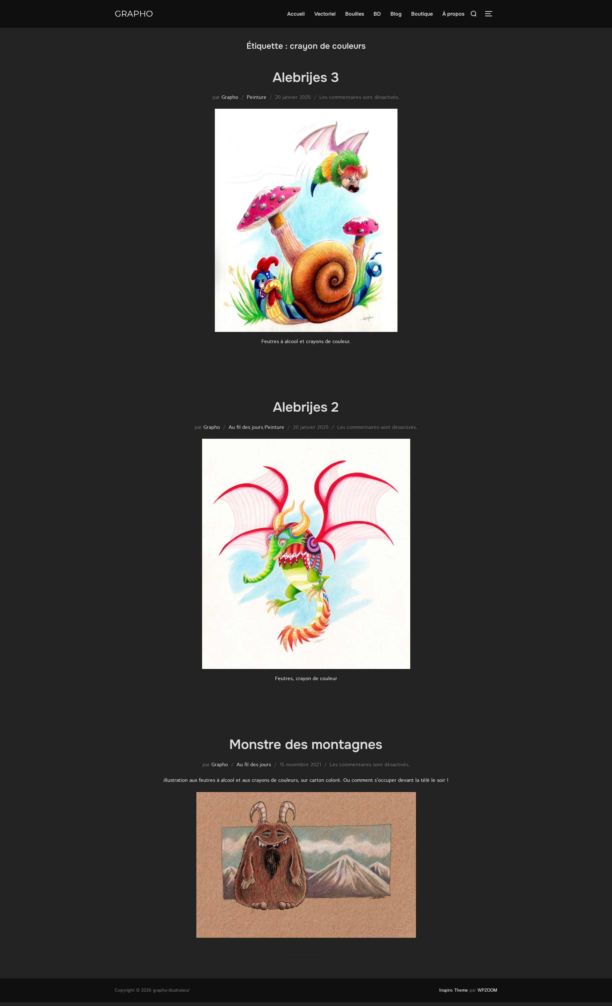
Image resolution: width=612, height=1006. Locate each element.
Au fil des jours (246, 427)
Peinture (256, 97)
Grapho (134, 14)
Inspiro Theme (453, 990)
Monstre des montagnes (305, 744)
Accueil (296, 14)
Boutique (422, 14)
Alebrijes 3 (306, 77)
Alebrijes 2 (306, 407)
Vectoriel (325, 14)
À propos (453, 14)
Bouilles (354, 14)
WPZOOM (487, 990)
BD (377, 14)
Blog (396, 14)
